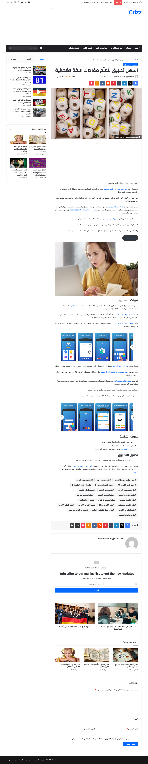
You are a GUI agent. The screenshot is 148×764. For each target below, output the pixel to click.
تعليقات (14, 59)
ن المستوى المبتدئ (119, 366)
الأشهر (42, 59)
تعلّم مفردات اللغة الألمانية (83, 466)
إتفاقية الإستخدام (19, 760)
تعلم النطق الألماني (66, 505)
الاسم (135, 719)
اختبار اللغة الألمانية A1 (126, 485)
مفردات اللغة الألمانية (127, 515)
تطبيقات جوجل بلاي (123, 60)
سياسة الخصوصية (38, 760)
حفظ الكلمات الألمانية (127, 510)
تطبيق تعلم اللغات (106, 490)
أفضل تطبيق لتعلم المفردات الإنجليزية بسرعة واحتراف (39, 172)
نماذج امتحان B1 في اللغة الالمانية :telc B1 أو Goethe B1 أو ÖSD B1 (20, 80)
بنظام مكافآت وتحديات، (123, 381)
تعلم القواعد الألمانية (86, 505)
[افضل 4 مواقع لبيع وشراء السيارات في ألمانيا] (39, 70)
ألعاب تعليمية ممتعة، (124, 314)
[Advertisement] (50, 26)
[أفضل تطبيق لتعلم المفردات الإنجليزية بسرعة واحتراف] (37, 163)
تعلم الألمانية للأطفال (106, 500)
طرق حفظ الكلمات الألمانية (102, 510)
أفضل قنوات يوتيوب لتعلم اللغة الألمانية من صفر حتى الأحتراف (21, 91)
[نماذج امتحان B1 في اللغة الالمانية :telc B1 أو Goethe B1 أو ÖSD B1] (39, 80)
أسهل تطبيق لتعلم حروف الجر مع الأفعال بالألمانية (126, 665)
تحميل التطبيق (130, 238)
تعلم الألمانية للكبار (86, 500)
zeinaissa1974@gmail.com (125, 77)
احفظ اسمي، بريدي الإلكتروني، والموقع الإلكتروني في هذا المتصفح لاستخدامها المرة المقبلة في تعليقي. (104, 739)
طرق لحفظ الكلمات (116, 207)
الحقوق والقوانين (73, 48)
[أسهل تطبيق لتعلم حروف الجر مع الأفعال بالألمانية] (125, 655)
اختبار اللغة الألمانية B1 (103, 485)
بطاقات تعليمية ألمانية (126, 490)
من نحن (28, 760)
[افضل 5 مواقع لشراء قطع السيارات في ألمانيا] (39, 102)
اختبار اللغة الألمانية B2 (81, 485)
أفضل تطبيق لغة (103, 480)
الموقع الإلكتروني (89, 729)
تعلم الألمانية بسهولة (127, 500)
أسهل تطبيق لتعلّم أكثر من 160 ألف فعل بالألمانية (96, 665)
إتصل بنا (9, 760)
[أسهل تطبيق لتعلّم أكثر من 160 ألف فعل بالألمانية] (96, 655)
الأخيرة (28, 59)
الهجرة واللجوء (87, 48)
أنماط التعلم (75, 305)
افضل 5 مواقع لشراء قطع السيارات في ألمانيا (22, 101)
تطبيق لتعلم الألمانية (86, 490)
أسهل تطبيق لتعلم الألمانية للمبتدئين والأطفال (70, 665)
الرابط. (135, 472)
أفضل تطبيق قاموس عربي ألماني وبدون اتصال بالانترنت (19, 172)
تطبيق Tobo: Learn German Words (84, 210)
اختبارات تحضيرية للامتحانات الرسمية (115, 372)
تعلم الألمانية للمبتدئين (126, 505)
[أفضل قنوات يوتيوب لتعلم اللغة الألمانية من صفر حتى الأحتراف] (39, 92)
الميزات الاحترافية (127, 449)
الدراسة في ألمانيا (101, 48)
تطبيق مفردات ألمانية (127, 495)
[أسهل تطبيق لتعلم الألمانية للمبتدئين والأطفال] (67, 655)
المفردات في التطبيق (125, 323)
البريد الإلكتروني (132, 729)
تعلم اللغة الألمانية (117, 48)
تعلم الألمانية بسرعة (84, 495)
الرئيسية (137, 48)
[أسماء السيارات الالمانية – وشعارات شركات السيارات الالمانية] (39, 112)
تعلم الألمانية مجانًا (106, 505)
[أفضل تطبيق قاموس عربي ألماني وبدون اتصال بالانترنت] (18, 163)
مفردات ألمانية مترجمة (78, 510)
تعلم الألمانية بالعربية (105, 495)
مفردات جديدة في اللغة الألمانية (115, 189)
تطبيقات (128, 48)
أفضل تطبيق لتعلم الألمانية (125, 480)
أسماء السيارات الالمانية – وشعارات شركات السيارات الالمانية (22, 111)
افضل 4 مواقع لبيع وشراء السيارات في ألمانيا (22, 69)
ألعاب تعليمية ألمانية (84, 480)
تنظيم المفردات (112, 219)
